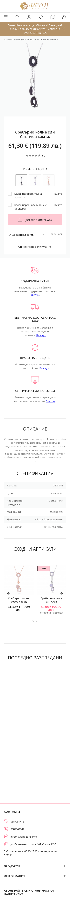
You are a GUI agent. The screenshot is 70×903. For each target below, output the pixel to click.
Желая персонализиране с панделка (30, 206)
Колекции (19, 39)
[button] (33, 105)
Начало (8, 39)
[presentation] (9, 593)
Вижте (58, 193)
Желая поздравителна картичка (28, 195)
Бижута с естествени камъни (42, 39)
